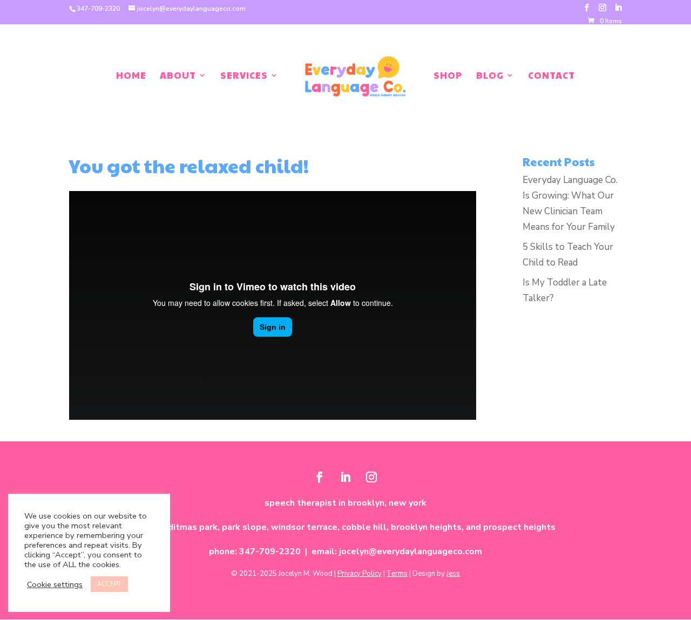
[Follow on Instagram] (371, 477)
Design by (436, 573)
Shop (448, 76)
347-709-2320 (98, 8)
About (178, 76)
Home (131, 76)
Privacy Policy (359, 573)
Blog (490, 76)
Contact (551, 76)
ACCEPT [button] (109, 584)
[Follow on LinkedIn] (345, 477)
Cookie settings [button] (55, 584)
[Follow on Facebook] (319, 477)
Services (244, 76)
